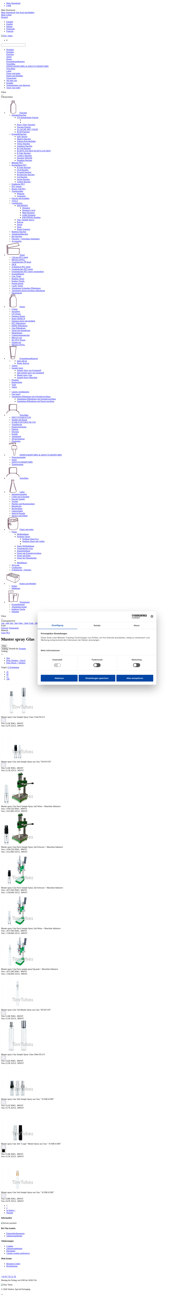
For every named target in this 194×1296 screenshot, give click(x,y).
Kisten (14, 586)
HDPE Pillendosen (19, 326)
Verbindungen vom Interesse (18, 85)
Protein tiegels (17, 283)
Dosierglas (16, 441)
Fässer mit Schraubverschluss (29, 553)
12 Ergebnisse (13, 667)
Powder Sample (18, 499)
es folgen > (11, 1210)
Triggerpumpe (17, 464)
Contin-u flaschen (24, 155)
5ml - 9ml (14, 623)
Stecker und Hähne (20, 516)
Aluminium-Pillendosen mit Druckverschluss (35, 401)
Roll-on (20, 222)
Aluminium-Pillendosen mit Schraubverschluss (31, 396)
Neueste (9, 1213)
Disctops (15, 432)
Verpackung (11, 78)
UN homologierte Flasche (27, 117)
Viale (14, 385)
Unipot (14, 309)
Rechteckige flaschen (26, 174)
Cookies (9, 1246)
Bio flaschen (17, 236)
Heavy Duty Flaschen (26, 125)
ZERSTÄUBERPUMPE (22, 462)
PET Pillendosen (19, 323)
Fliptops (15, 429)
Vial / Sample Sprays (25, 220)
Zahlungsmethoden (14, 1236)
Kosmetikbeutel (18, 604)
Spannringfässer (23, 551)
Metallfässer (22, 563)
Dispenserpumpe (19, 457)
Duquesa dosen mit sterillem (23, 321)
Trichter (15, 501)
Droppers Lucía (28, 210)
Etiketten (15, 611)
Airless (14, 365)
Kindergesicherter (19, 427)
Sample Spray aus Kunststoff (29, 370)
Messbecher (17, 506)
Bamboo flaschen (19, 232)
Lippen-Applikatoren (20, 392)
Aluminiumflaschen (20, 234)
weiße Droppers (29, 215)
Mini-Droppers (28, 213)
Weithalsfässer (23, 534)
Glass (3, 633)
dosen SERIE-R (18, 318)
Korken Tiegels (18, 281)
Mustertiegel (17, 293)
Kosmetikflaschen (19, 134)
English (9, 24)
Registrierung (12, 1266)
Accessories (17, 241)
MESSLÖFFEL (18, 260)
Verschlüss (10, 64)
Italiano (9, 26)
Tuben (14, 387)
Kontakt (9, 83)
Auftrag (5, 649)
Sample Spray (17, 368)
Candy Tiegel (17, 286)
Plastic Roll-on (23, 363)
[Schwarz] (3, 1151)
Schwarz (4, 628)
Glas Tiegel (16, 276)
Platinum (20, 193)
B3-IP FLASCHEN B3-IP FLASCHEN (34, 151)
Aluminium (16, 436)
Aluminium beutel (19, 607)
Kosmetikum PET (19, 165)
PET (8, 633)
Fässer (14, 532)
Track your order (13, 88)
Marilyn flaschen (24, 139)
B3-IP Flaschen (23, 132)
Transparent (14, 628)
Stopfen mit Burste (19, 420)
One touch (16, 394)
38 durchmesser (18, 439)
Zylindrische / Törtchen (21, 570)
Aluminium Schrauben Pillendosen (26, 288)
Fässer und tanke (13, 73)
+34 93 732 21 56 (8, 1276)
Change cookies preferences (18, 1253)
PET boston (17, 186)
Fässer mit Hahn (23, 555)
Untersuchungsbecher (21, 335)
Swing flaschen (23, 179)
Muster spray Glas (24, 375)
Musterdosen (17, 333)
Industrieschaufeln (19, 494)
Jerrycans (15, 565)
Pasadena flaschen (24, 160)
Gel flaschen (22, 177)
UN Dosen (16, 314)
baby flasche (22, 136)
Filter (4, 646)
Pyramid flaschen (24, 172)
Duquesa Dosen (18, 316)
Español (9, 22)
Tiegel (8, 57)
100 (8, 679)
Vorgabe (22, 648)
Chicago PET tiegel (20, 257)
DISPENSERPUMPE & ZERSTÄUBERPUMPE (27, 66)
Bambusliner (17, 382)
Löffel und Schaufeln (20, 497)
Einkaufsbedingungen (15, 1233)
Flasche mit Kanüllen (20, 198)
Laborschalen (17, 511)
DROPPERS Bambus (31, 217)
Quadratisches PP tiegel (21, 262)
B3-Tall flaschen (24, 148)
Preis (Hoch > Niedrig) (15, 663)
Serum (19, 224)
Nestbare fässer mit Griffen (33, 541)
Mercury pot (17, 337)
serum (14, 460)
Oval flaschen (22, 170)
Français (9, 31)
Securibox (16, 311)
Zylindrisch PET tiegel (21, 267)
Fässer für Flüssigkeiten (27, 558)
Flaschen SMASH (24, 158)
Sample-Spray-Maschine (27, 377)
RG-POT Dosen (18, 340)
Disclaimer (10, 1251)
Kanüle (15, 434)
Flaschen (10, 54)
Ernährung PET (18, 184)
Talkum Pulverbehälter (26, 141)
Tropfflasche (17, 424)
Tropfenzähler (17, 191)
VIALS (15, 201)
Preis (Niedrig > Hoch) (15, 660)
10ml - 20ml (23, 623)
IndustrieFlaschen (19, 115)
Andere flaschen (23, 182)
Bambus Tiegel (18, 279)
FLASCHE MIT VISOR (27, 129)
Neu (8, 658)
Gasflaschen (17, 567)
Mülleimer (16, 588)
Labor (8, 71)
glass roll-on (22, 361)
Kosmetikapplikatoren (15, 61)
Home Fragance (23, 229)
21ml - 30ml (34, 623)
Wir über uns (11, 80)
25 (7, 672)
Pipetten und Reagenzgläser (23, 504)
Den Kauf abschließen (25, 12)
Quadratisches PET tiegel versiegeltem (28, 271)
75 (7, 676)
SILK (14, 264)
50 (7, 674)
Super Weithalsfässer (25, 546)
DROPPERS (22, 205)
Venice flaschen (23, 144)
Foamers (15, 380)
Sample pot (16, 342)
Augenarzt (21, 196)
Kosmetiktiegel (18, 274)
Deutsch (4, 17)
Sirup (19, 227)
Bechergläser (17, 508)
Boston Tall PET (19, 189)
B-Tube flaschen (24, 153)
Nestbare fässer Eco (30, 539)
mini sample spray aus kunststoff (30, 373)
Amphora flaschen (24, 146)
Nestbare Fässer (23, 536)
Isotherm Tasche (18, 609)
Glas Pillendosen (19, 328)
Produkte (10, 49)
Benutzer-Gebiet (13, 1264)
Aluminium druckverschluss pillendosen (28, 290)
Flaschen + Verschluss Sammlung (26, 239)
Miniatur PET (17, 163)
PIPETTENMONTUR (21, 417)
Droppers (26, 208)
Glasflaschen (17, 203)
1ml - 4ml (5, 623)
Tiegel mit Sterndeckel (21, 330)
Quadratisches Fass (25, 548)
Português (10, 29)
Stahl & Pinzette (18, 513)
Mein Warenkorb (8, 12)
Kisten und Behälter (14, 76)
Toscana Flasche (24, 127)
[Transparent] (3, 720)
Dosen (9, 59)
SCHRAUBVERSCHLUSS (24, 422)
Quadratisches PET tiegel (22, 269)
